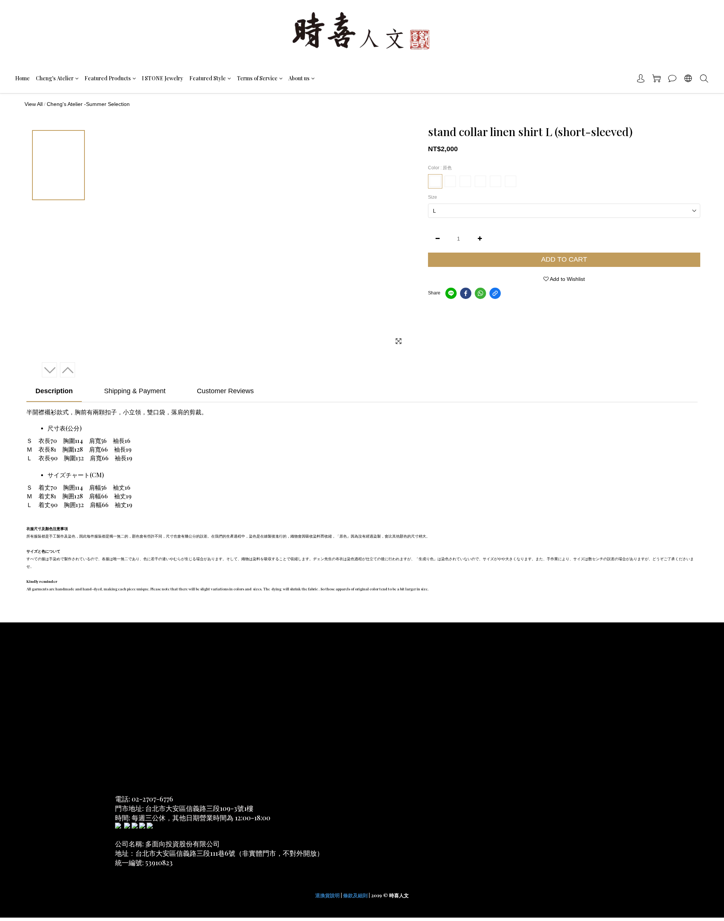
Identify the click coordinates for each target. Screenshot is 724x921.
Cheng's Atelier (55, 78)
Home (22, 78)
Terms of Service (257, 78)
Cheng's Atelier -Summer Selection (88, 104)
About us (299, 78)
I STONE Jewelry (162, 78)
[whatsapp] (480, 293)
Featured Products (107, 78)
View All (34, 104)
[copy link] (495, 293)
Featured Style (207, 78)
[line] (451, 293)
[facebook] (465, 293)
